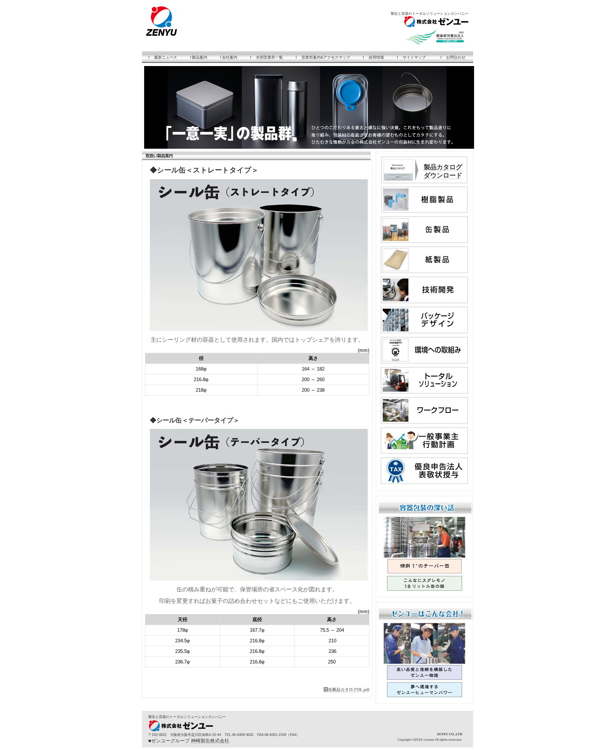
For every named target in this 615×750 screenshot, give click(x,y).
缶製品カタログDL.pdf (348, 690)
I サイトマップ (411, 57)
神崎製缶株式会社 (210, 740)
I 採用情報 (373, 57)
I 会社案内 (228, 57)
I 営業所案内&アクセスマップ (323, 57)
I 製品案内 (198, 57)
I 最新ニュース (162, 57)
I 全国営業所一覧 (266, 57)
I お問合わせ (453, 57)
